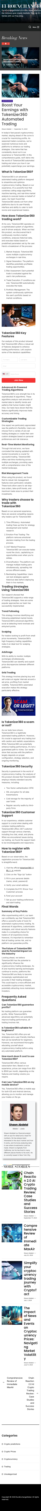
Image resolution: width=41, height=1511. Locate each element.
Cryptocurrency (11, 1459)
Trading (7, 1466)
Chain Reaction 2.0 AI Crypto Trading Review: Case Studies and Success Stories (30, 1192)
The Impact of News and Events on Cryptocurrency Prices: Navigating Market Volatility (31, 1333)
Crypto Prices (10, 1451)
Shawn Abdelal (6, 129)
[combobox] (6, 374)
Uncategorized (10, 1474)
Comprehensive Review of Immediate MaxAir (19, 60)
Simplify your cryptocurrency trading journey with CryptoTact (30, 1278)
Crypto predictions (12, 1444)
